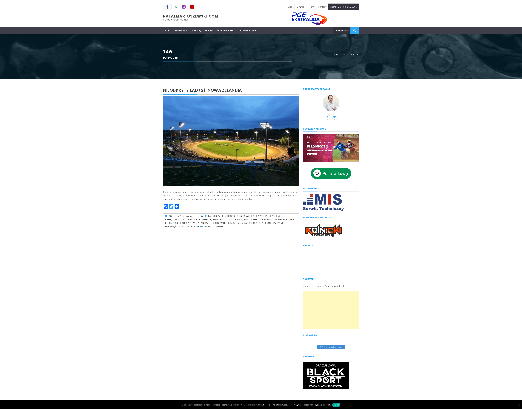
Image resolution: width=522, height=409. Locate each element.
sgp (255, 223)
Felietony (180, 30)
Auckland (223, 216)
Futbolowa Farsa (247, 30)
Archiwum (186, 216)
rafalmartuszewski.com (190, 16)
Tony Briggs (265, 223)
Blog (290, 7)
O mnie (300, 7)
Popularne (343, 30)
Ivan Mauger (250, 219)
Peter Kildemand (217, 223)
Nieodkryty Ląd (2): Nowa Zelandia (202, 90)
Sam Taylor (245, 223)
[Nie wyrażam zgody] (518, 405)
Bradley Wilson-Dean (262, 216)
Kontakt (322, 7)
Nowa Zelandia (198, 223)
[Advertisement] (331, 310)
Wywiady (196, 30)
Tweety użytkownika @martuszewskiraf (323, 286)
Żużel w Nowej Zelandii (188, 226)
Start (168, 30)
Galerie (209, 30)
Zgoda (336, 405)
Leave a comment (214, 226)
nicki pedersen (181, 223)
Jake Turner (265, 219)
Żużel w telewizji (225, 30)
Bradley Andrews (239, 216)
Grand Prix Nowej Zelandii (227, 219)
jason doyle (279, 219)
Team (311, 7)
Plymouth (232, 223)
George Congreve (200, 219)
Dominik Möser (180, 219)
